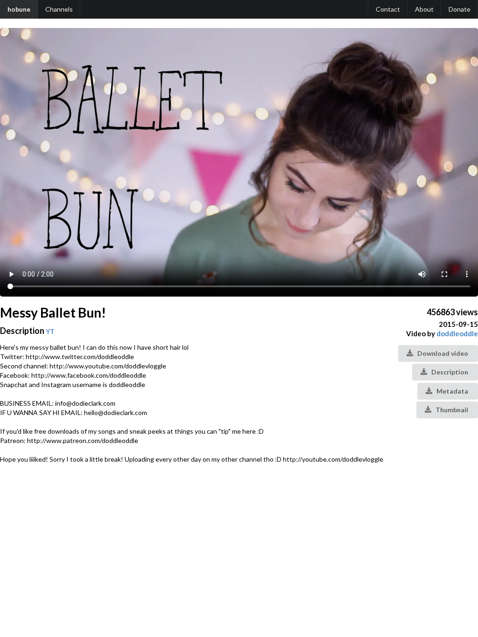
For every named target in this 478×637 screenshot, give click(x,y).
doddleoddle (457, 333)
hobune (18, 9)
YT (50, 331)
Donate (460, 9)
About (424, 9)
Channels (59, 9)
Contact (388, 9)
